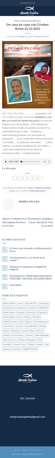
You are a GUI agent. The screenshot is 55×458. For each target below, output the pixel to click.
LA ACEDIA (15, 285)
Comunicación (9, 308)
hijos (21, 322)
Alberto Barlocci (9, 303)
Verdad (39, 344)
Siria (40, 340)
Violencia (6, 349)
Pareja (21, 340)
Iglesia (28, 322)
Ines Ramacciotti (41, 322)
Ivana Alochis (8, 326)
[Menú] (4, 11)
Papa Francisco (9, 340)
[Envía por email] (30, 178)
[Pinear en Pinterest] (35, 178)
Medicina (15, 331)
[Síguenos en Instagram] (29, 435)
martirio (6, 331)
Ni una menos (17, 335)
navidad (6, 335)
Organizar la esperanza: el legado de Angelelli (27, 268)
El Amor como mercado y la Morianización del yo (30, 249)
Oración (29, 335)
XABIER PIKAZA (30, 349)
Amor (21, 303)
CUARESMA (43, 308)
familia (27, 317)
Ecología (20, 313)
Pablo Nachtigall (41, 335)
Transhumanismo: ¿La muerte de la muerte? (27, 259)
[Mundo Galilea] (29, 11)
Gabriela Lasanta (10, 322)
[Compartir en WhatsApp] (14, 178)
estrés (19, 317)
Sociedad (7, 344)
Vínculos (16, 349)
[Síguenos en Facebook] (25, 435)
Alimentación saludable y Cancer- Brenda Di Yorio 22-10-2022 (40, 222)
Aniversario (44, 303)
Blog (17, 450)
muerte (24, 331)
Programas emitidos (31, 21)
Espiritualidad (8, 317)
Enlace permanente (37, 191)
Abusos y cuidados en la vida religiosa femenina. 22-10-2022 (14, 222)
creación (31, 308)
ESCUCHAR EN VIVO (27, 3)
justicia (19, 326)
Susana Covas (19, 344)
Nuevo (17, 21)
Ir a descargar (9, 168)
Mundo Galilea (42, 36)
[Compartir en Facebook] (19, 178)
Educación (31, 313)
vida (46, 344)
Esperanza (42, 313)
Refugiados (31, 340)
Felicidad (36, 317)
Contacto (35, 450)
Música (40, 331)
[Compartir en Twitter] (25, 178)
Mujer (32, 331)
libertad (42, 326)
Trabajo (31, 344)
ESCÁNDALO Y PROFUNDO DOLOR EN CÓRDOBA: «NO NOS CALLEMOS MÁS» (30, 277)
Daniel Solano (8, 313)
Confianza (21, 308)
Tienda (25, 450)
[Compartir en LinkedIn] (40, 178)
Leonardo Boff (31, 326)
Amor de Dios (31, 303)
